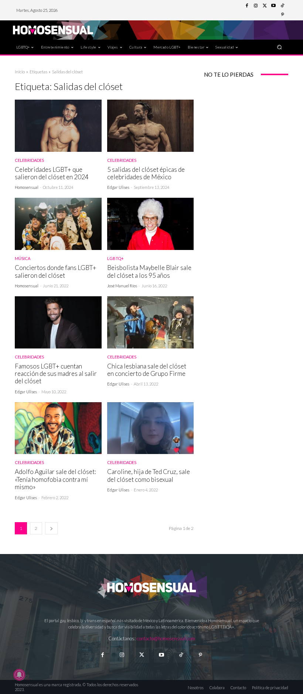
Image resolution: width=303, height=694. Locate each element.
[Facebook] (246, 5)
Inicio (20, 71)
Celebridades (29, 160)
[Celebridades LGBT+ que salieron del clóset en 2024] (58, 126)
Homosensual (26, 187)
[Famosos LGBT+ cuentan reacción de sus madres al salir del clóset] (58, 322)
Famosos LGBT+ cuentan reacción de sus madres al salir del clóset (56, 373)
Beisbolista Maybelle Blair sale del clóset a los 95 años (149, 271)
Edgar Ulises (118, 187)
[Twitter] (264, 5)
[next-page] (51, 528)
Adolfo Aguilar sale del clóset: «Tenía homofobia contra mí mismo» (55, 479)
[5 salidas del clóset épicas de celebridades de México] (150, 126)
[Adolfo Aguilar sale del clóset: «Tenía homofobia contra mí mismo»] (58, 428)
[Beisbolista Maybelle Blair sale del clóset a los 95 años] (150, 224)
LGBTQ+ (115, 258)
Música (22, 258)
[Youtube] (273, 5)
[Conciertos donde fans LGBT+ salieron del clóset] (58, 224)
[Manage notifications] (19, 675)
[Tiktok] (181, 655)
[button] (279, 47)
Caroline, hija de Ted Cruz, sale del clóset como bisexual (148, 475)
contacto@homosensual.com (166, 638)
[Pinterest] (282, 14)
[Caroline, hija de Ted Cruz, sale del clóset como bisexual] (150, 428)
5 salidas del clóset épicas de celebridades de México (146, 173)
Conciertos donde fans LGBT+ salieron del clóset (55, 271)
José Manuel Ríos (122, 285)
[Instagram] (255, 5)
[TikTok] (282, 5)
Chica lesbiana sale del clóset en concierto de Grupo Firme (146, 369)
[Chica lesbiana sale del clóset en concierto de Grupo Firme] (150, 322)
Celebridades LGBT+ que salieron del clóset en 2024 (52, 173)
